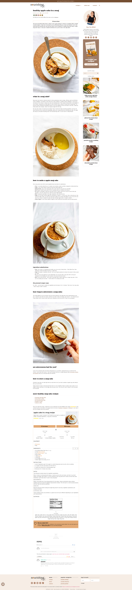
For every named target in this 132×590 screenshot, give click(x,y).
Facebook (61, 407)
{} (54, 551)
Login (74, 544)
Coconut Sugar (40, 453)
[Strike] (45, 551)
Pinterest (70, 407)
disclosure (56, 17)
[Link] (53, 551)
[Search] (97, 73)
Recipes (78, 5)
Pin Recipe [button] (68, 426)
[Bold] (41, 551)
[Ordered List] (47, 551)
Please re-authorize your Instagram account (70, 586)
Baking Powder (41, 451)
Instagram (65, 407)
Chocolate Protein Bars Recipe (91, 163)
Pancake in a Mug (38, 401)
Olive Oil (40, 455)
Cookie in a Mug (38, 402)
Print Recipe (45, 426)
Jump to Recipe (56, 21)
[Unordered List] (48, 551)
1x (73, 448)
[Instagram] (88, 37)
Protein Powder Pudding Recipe (91, 141)
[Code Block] (51, 551)
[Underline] (44, 551)
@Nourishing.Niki (46, 525)
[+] (55, 551)
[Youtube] (91, 37)
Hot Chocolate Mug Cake (40, 400)
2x (75, 448)
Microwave (37, 444)
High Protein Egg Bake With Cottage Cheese (91, 96)
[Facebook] (86, 37)
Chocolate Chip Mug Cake (40, 397)
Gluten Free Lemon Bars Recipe (91, 118)
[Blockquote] (50, 551)
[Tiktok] (96, 37)
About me (87, 5)
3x (77, 448)
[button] (99, 5)
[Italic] (43, 551)
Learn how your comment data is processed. (61, 554)
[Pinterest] (93, 37)
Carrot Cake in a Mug (39, 398)
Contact (95, 5)
